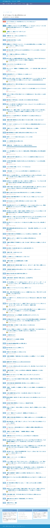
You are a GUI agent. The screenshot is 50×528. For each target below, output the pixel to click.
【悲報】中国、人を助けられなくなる (14, 252)
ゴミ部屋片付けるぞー (11, 335)
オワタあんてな (6, 1)
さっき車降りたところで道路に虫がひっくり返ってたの (18, 256)
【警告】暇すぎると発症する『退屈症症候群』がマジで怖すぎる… (20, 498)
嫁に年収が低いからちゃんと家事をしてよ (15, 347)
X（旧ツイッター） (38, 512)
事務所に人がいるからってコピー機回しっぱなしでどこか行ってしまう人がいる (23, 374)
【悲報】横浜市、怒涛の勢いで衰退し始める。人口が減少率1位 (20, 277)
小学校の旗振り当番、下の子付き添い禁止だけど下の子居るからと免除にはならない (24, 494)
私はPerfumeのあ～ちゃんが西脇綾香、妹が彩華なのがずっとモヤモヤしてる (23, 315)
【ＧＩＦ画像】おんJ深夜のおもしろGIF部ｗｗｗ (17, 54)
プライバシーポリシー (23, 518)
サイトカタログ (22, 514)
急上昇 (19, 1)
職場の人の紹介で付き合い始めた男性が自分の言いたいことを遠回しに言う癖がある (24, 192)
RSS (35, 515)
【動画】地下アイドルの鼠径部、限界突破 (15, 339)
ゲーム (24, 3)
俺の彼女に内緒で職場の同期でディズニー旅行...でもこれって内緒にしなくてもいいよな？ (25, 196)
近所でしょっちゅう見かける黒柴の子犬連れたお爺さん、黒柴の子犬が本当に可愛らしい (25, 379)
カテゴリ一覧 (21, 513)
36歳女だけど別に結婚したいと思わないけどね (16, 352)
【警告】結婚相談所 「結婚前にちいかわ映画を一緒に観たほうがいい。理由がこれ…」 (24, 473)
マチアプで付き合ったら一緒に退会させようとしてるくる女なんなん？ (21, 21)
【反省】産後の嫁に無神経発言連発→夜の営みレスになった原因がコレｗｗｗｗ (23, 383)
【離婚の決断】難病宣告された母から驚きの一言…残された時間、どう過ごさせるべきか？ (25, 119)
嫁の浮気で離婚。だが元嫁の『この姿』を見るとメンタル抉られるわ (21, 325)
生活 (27, 3)
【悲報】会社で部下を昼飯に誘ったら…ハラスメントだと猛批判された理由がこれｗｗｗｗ (25, 156)
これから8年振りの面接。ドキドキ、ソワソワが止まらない (19, 166)
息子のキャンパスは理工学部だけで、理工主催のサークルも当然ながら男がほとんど (24, 115)
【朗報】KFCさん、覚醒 (12, 502)
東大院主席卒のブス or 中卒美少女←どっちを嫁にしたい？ (19, 74)
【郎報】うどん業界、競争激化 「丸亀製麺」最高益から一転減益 (20, 431)
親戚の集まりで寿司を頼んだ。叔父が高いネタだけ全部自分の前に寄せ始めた (23, 100)
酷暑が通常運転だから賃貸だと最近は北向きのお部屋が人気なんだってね (22, 132)
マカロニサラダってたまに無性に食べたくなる (16, 64)
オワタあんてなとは (23, 516)
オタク (15, 3)
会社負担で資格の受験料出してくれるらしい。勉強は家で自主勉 (20, 403)
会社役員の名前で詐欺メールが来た (14, 40)
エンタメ (19, 3)
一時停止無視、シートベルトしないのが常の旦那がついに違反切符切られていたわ (23, 171)
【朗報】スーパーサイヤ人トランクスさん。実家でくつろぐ (19, 287)
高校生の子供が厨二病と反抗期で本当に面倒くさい (17, 273)
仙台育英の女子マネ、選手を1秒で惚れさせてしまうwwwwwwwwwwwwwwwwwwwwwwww (26, 84)
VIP (11, 3)
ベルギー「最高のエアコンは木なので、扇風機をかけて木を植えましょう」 (22, 413)
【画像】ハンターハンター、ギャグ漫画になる (16, 457)
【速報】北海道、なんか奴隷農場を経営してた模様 (17, 260)
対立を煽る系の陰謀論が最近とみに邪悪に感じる (17, 343)
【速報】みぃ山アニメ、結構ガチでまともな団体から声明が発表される (21, 238)
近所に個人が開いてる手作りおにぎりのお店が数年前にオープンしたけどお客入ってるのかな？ (26, 50)
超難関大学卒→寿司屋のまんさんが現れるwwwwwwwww (18, 362)
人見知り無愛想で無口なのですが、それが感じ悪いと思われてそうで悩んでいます (23, 393)
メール (15, 526)
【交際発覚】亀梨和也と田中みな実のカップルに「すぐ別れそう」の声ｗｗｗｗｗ (23, 269)
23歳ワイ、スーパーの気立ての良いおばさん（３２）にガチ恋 (19, 136)
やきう (31, 3)
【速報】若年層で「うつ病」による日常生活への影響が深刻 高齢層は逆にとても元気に (25, 370)
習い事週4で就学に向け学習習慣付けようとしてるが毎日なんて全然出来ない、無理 (24, 234)
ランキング (14, 1)
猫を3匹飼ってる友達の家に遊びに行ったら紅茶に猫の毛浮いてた (20, 248)
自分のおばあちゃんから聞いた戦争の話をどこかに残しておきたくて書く (22, 201)
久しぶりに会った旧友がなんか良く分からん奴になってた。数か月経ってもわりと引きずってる (26, 366)
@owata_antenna (7, 518)
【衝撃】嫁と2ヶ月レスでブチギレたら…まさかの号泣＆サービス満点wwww (22, 435)
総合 (4, 3)
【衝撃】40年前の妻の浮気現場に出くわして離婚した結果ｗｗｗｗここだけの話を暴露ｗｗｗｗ (26, 417)
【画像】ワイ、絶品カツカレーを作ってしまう (16, 31)
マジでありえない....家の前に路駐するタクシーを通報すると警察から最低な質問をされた (25, 427)
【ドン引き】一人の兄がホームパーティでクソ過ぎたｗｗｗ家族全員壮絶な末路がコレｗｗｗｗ (26, 124)
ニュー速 (7, 3)
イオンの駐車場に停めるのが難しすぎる (15, 141)
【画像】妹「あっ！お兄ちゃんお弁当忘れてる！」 (17, 35)
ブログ (18, 526)
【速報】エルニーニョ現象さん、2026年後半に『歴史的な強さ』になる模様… (23, 128)
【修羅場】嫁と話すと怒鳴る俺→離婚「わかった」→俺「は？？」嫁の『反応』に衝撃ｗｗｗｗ (26, 265)
